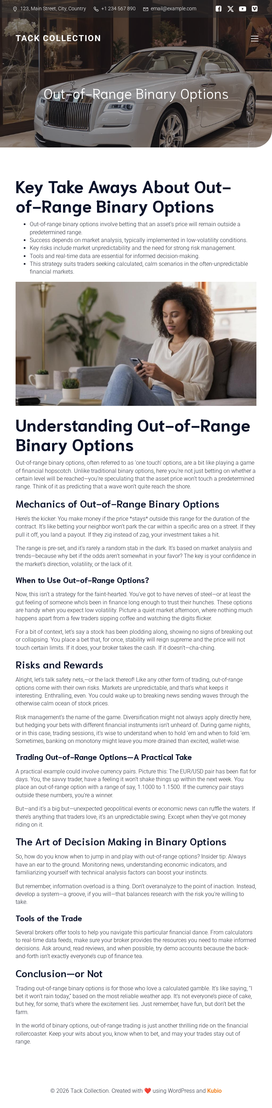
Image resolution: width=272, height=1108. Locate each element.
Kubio (214, 1090)
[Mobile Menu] (254, 38)
